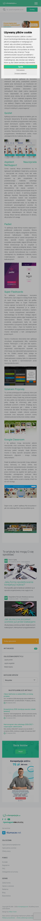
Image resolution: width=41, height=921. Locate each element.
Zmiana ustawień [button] (20, 73)
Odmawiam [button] (20, 70)
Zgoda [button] (20, 67)
